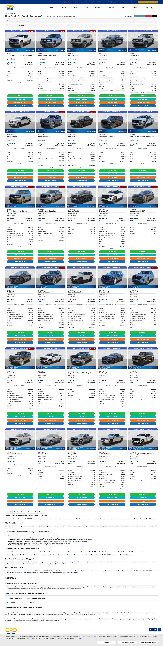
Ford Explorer (24, 554)
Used (86, 7)
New (51, 7)
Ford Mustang (68, 554)
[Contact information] (159, 629)
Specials (63, 7)
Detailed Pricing (19, 67)
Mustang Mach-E (86, 554)
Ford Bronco (133, 552)
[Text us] (155, 629)
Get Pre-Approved (20, 102)
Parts (123, 7)
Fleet (75, 7)
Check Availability (20, 106)
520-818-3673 (147, 571)
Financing (98, 7)
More (19, 82)
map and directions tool (71, 572)
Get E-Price (20, 95)
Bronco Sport (143, 552)
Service (111, 7)
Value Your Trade (20, 99)
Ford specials (115, 519)
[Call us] (151, 629)
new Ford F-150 (91, 552)
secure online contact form (22, 572)
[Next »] (43, 511)
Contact (134, 7)
